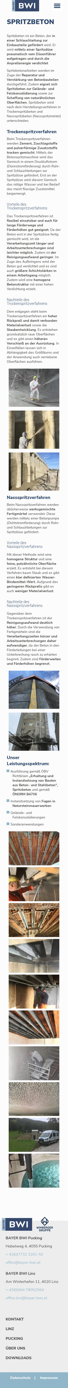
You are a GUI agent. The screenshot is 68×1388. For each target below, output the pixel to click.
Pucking (14, 1338)
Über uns (15, 1348)
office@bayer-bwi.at (23, 1262)
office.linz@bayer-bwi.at (26, 1298)
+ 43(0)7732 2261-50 (24, 1254)
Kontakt (15, 1319)
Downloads (19, 1357)
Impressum (49, 1377)
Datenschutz (20, 1377)
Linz (10, 1328)
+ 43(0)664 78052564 (25, 1289)
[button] (57, 5)
